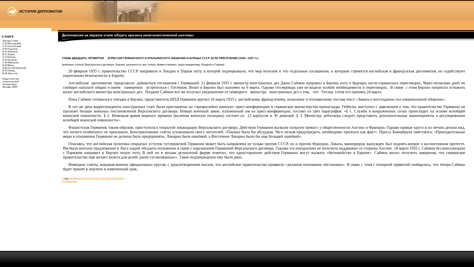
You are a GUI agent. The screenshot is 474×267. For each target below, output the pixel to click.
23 (116, 178)
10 (78, 178)
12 (83, 178)
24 (119, 178)
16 (95, 178)
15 (92, 178)
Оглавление (69, 181)
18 (101, 178)
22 (113, 178)
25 (122, 178)
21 (110, 178)
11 (81, 178)
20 (107, 178)
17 (98, 178)
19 (104, 178)
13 (86, 178)
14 (89, 178)
